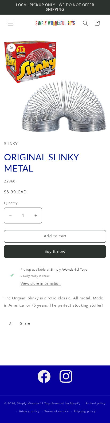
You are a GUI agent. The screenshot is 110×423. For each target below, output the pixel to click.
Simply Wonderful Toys (34, 403)
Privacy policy (29, 411)
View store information (41, 284)
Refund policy (96, 403)
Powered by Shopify (66, 403)
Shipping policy (85, 411)
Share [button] (25, 324)
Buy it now (55, 251)
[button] (11, 23)
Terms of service (57, 411)
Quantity (11, 203)
